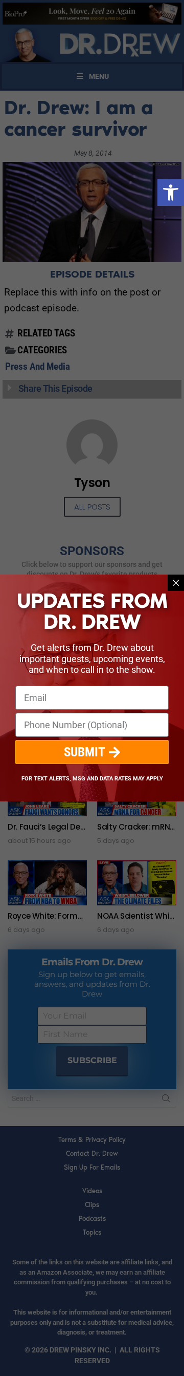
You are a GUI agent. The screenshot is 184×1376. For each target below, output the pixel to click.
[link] (170, 192)
